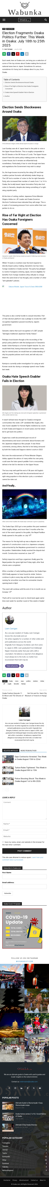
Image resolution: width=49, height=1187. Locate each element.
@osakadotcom (24, 961)
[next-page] (7, 789)
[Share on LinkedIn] (22, 54)
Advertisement (24, 1180)
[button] (4, 20)
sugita (9, 684)
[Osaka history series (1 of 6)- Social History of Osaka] (8, 1117)
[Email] (22, 666)
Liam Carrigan (8, 49)
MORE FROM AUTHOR (28, 751)
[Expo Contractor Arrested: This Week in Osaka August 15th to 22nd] (8, 759)
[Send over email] (4, 54)
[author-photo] (24, 717)
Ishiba (42, 681)
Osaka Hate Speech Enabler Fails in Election (19, 92)
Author (7, 96)
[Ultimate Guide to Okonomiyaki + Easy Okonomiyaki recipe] (8, 1106)
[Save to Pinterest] (17, 54)
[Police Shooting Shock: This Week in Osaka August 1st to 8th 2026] (8, 781)
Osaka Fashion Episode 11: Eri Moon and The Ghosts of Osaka (12, 695)
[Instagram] (15, 1088)
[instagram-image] (12, 976)
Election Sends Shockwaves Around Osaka (19, 82)
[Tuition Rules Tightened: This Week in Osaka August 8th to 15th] (8, 770)
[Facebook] (9, 1088)
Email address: (8, 882)
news (16, 681)
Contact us (34, 1180)
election (35, 681)
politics (28, 681)
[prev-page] (3, 789)
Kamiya (23, 684)
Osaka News (10, 28)
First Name (6, 872)
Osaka (11, 681)
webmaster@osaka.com (29, 1082)
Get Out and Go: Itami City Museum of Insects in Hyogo (36, 694)
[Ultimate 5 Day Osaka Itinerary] (8, 1128)
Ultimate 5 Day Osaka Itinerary (26, 1125)
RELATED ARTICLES (11, 751)
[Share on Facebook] (8, 54)
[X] (33, 1088)
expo (22, 681)
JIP (4, 684)
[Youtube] (40, 1088)
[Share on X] (13, 54)
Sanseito (16, 684)
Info (4, 28)
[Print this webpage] (27, 54)
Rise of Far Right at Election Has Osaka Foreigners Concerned (21, 87)
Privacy (15, 1180)
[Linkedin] (21, 1088)
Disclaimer (7, 1180)
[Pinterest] (27, 1088)
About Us (43, 1180)
